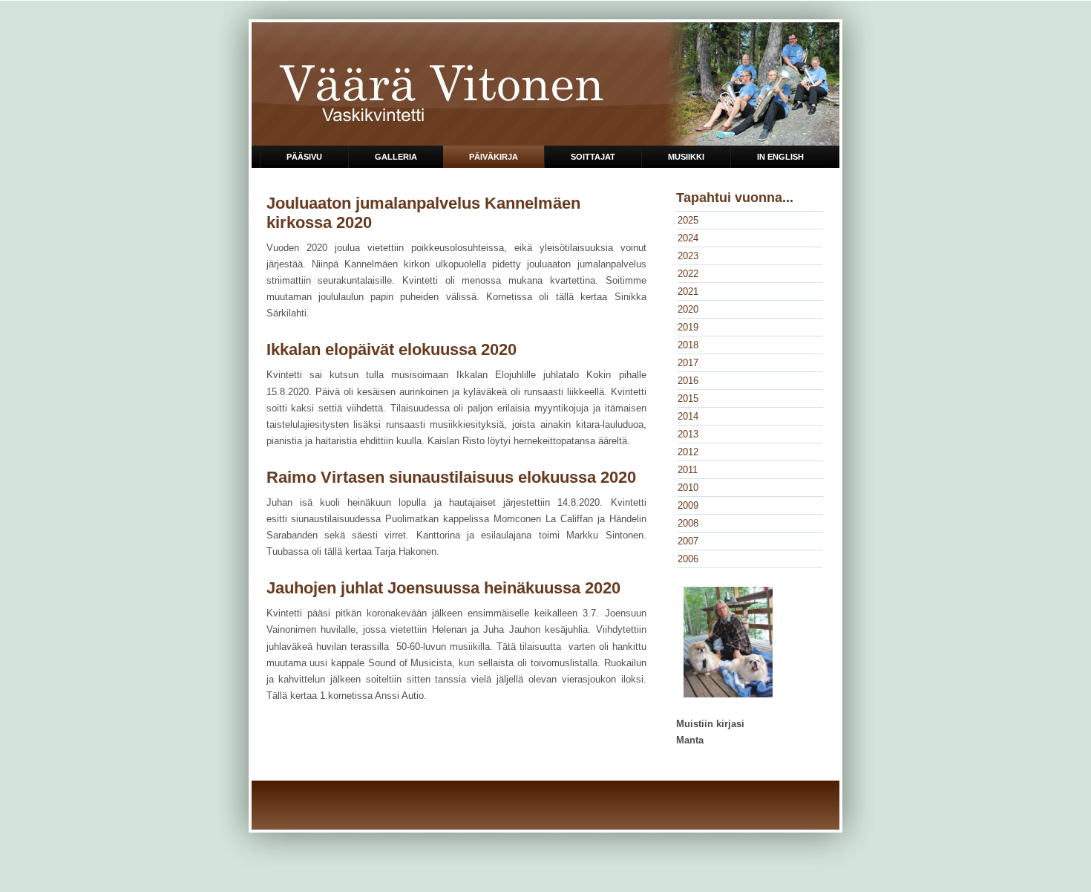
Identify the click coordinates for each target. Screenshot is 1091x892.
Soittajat (593, 156)
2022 (688, 273)
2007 (688, 541)
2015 (688, 398)
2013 (688, 434)
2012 (688, 452)
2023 (688, 255)
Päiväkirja (493, 156)
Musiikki (686, 156)
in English (780, 156)
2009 (688, 505)
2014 (688, 416)
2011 (688, 469)
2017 (688, 362)
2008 (688, 523)
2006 (688, 558)
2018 (688, 345)
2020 (688, 309)
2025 (688, 220)
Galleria (396, 156)
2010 (688, 487)
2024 (688, 238)
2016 (688, 380)
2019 (688, 327)
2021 (688, 291)
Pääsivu (304, 156)
